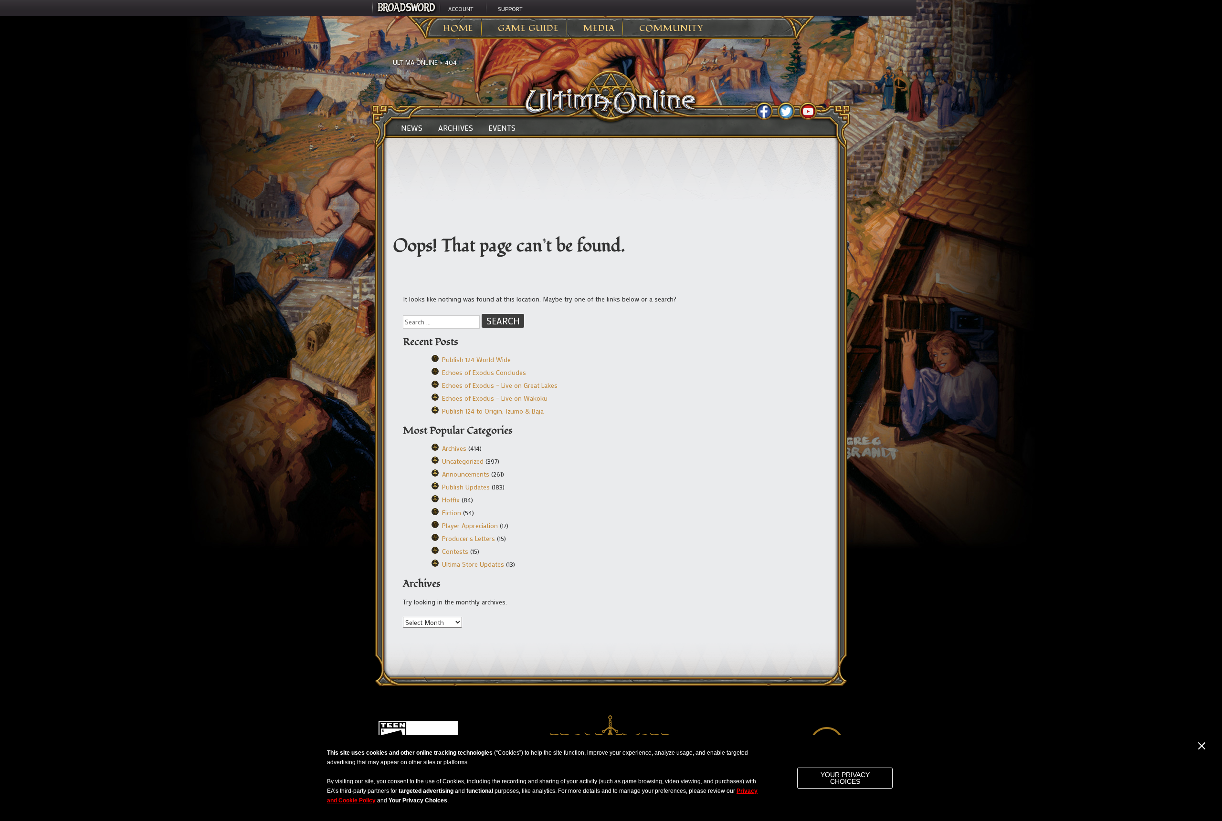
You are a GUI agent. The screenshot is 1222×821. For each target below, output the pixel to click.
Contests (455, 551)
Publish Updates (466, 486)
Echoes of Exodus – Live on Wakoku (495, 398)
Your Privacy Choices (845, 778)
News (411, 128)
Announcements (465, 473)
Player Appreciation (470, 525)
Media (599, 28)
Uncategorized (463, 461)
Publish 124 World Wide (476, 359)
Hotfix (451, 499)
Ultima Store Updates (473, 564)
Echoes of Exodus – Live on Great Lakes (500, 385)
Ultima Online (415, 62)
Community (671, 28)
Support (510, 8)
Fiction (451, 512)
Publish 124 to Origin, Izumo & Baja (493, 411)
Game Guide (528, 28)
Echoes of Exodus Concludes (484, 372)
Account (461, 8)
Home (458, 28)
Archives (455, 128)
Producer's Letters (468, 538)
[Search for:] (442, 321)
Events (502, 128)
